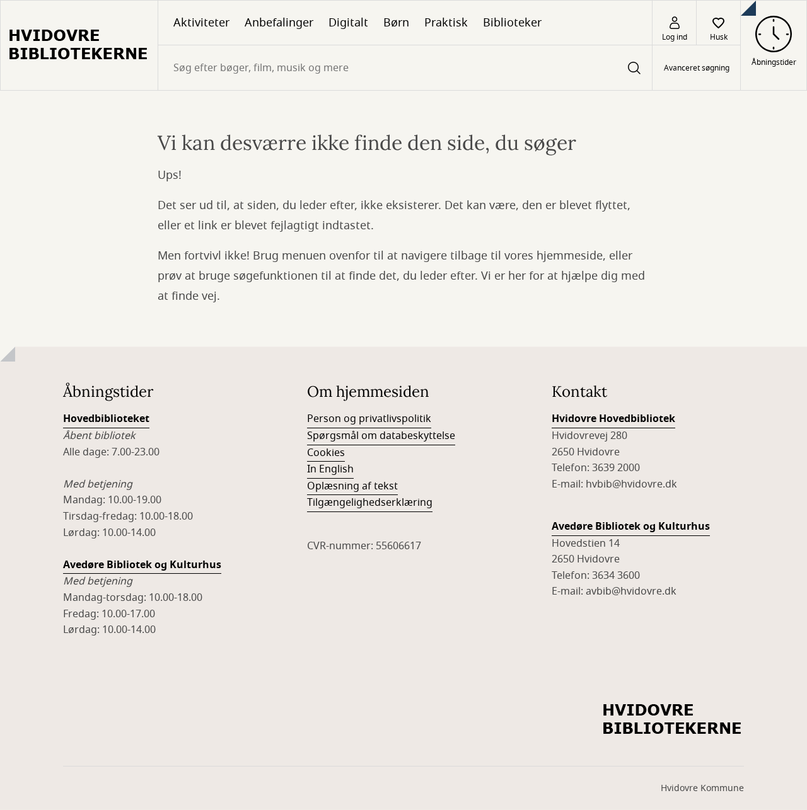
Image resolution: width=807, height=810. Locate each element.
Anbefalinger (279, 22)
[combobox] (405, 67)
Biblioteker (512, 22)
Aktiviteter (201, 22)
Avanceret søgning (696, 68)
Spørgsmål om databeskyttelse (381, 435)
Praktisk (446, 22)
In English (330, 469)
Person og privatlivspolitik (369, 418)
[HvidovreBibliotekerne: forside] (79, 45)
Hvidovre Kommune (702, 788)
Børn (396, 22)
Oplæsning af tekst (352, 486)
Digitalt (348, 22)
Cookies (326, 452)
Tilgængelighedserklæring (370, 502)
